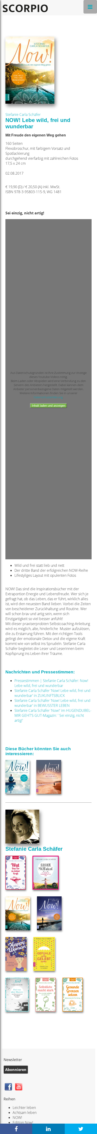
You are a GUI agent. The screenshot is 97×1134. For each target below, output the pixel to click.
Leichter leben (24, 1107)
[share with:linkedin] (48, 1129)
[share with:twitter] (81, 1129)
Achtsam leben (25, 1112)
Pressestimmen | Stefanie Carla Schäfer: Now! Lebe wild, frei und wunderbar (51, 683)
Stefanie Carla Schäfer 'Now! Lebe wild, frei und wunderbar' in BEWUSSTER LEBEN (52, 703)
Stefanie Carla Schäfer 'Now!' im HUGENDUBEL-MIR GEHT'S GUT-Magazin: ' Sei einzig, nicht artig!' (52, 715)
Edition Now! (23, 1122)
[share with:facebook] (16, 1129)
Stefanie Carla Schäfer (23, 114)
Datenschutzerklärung (48, 397)
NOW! (17, 1117)
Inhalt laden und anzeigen (48, 405)
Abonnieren (15, 1069)
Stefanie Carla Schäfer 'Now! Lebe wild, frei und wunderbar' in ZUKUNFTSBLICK (52, 693)
